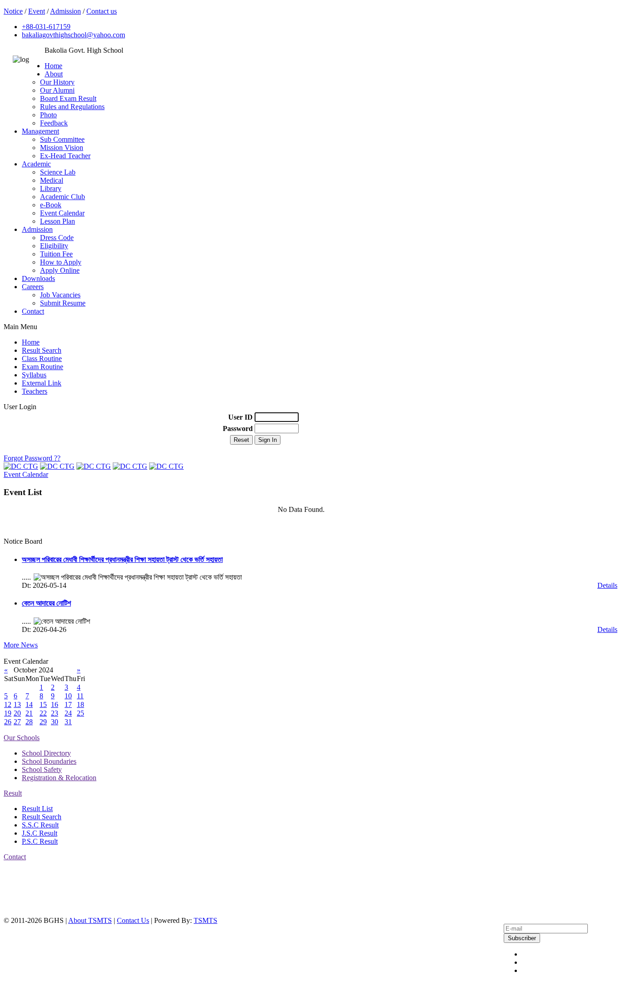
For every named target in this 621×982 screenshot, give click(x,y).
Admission (65, 11)
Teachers (34, 391)
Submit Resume (62, 303)
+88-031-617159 (46, 26)
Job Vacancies (60, 295)
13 (17, 704)
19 (7, 713)
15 (43, 704)
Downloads (38, 278)
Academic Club (62, 196)
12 (7, 704)
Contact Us (133, 920)
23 (54, 713)
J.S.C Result (39, 833)
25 (80, 713)
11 (80, 696)
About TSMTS (90, 920)
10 (68, 696)
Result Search (41, 350)
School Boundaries (49, 761)
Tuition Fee (56, 254)
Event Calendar (62, 213)
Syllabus (34, 375)
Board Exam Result (68, 98)
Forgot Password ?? (32, 458)
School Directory (46, 753)
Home (53, 66)
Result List (37, 808)
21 (29, 713)
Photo (48, 115)
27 (17, 722)
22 (43, 713)
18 (80, 704)
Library (50, 188)
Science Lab (57, 172)
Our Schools (22, 738)
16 (54, 704)
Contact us (101, 11)
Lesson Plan (57, 221)
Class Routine (42, 358)
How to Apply (60, 262)
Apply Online (60, 270)
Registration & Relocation (59, 778)
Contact (33, 311)
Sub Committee (62, 139)
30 (54, 722)
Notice (13, 11)
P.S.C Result (40, 841)
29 (43, 722)
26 (7, 722)
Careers (33, 287)
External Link (41, 383)
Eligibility (54, 246)
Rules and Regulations (72, 106)
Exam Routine (42, 367)
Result (13, 793)
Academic (36, 164)
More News (21, 645)
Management (40, 131)
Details (607, 585)
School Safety (42, 769)
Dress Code (57, 237)
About (54, 74)
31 (68, 722)
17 (68, 704)
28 (29, 722)
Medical (51, 180)
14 (29, 704)
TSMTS (205, 920)
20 (17, 713)
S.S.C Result (40, 825)
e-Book (50, 205)
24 (68, 713)
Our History (57, 82)
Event (36, 11)
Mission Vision (61, 147)
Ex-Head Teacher (65, 156)
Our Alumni (57, 90)
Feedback (54, 123)
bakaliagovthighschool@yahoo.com (73, 35)
